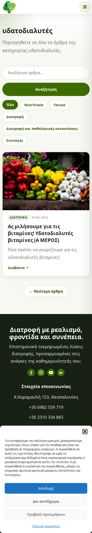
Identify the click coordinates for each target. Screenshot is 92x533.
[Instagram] (41, 372)
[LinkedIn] (61, 372)
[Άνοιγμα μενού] (85, 7)
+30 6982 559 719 (46, 407)
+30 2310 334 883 (46, 417)
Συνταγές (14, 140)
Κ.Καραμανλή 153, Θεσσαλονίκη (46, 397)
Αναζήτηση (46, 89)
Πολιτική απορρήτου (46, 526)
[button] (85, 431)
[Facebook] (31, 372)
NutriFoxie (33, 104)
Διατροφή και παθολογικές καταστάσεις (42, 128)
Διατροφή (15, 116)
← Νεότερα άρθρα (46, 291)
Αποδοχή (46, 488)
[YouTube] (51, 372)
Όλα (10, 104)
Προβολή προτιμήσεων (46, 514)
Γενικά (59, 104)
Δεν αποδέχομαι (46, 501)
